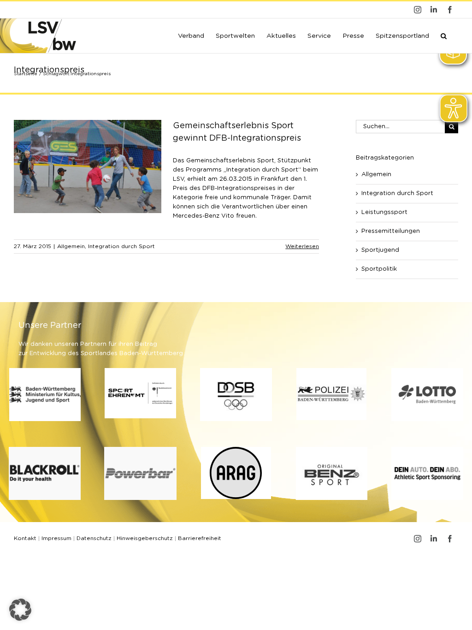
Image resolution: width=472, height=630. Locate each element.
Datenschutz (94, 538)
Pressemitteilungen (390, 231)
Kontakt (25, 538)
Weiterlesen (302, 246)
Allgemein (71, 246)
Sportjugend (380, 250)
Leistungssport (384, 212)
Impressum (56, 538)
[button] (444, 35)
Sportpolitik (379, 269)
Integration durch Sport (121, 246)
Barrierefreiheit (199, 538)
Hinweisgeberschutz (145, 538)
